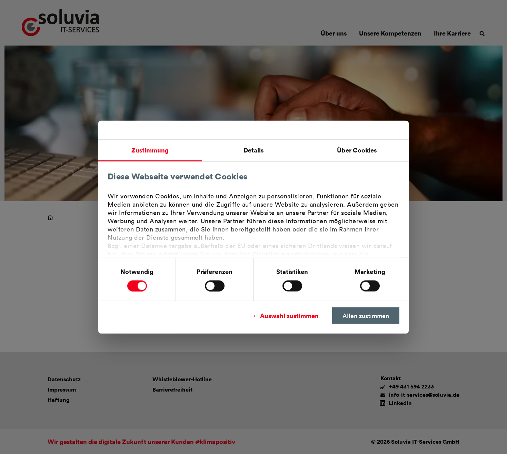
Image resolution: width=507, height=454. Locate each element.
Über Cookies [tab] (357, 150)
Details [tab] (253, 150)
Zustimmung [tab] (150, 150)
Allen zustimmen (365, 315)
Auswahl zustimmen (289, 315)
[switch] (215, 285)
